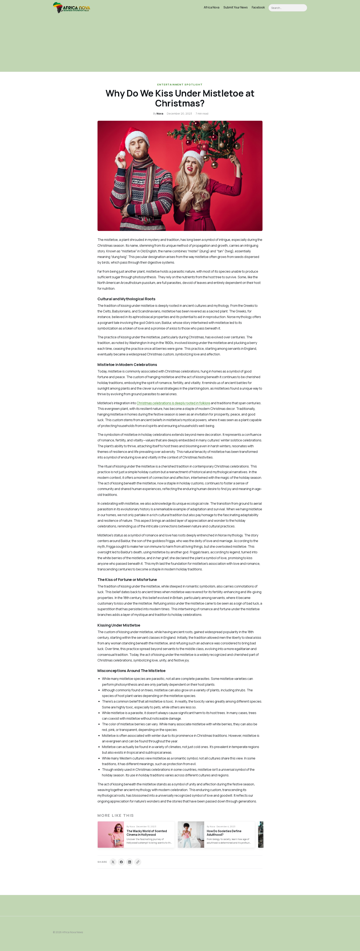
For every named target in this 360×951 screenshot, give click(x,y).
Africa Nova (211, 7)
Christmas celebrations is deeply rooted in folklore (173, 403)
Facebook (258, 7)
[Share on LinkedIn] (129, 862)
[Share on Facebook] (121, 862)
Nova (160, 113)
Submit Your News (236, 7)
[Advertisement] (180, 43)
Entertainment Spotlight (179, 84)
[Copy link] (137, 862)
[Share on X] (113, 862)
